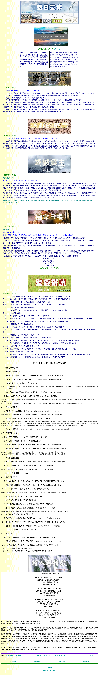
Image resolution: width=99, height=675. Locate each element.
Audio (57, 49)
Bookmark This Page (49, 670)
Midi (92, 655)
